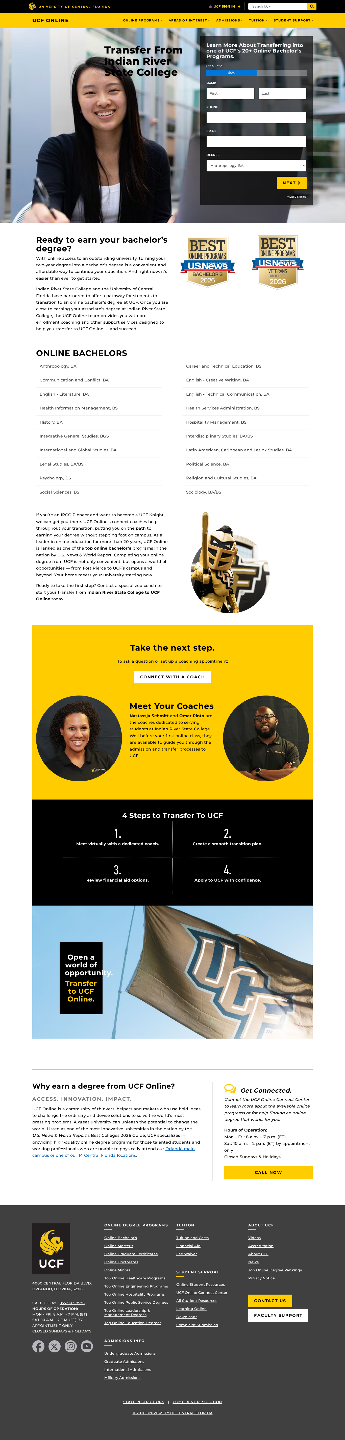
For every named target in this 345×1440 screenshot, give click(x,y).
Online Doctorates (121, 1262)
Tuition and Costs (192, 1238)
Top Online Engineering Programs (136, 1286)
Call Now (268, 1172)
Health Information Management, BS (79, 408)
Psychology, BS (55, 478)
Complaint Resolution (197, 1402)
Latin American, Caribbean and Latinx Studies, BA (239, 450)
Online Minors (117, 1270)
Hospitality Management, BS (216, 422)
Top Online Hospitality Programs (134, 1294)
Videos (254, 1238)
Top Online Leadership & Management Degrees (127, 1312)
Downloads (186, 1317)
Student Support (292, 20)
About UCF (258, 1254)
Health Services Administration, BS (223, 408)
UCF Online (50, 20)
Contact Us (270, 1300)
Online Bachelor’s (120, 1238)
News (253, 1262)
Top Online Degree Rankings (275, 1270)
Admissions (228, 20)
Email (211, 131)
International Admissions (127, 1370)
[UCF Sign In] (225, 6)
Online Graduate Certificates (131, 1254)
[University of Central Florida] (69, 6)
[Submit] (311, 6)
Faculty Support (278, 1315)
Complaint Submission (197, 1325)
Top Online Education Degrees (132, 1323)
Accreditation (261, 1246)
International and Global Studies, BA (78, 450)
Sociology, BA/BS (203, 492)
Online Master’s (118, 1246)
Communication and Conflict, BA (74, 380)
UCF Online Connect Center (202, 1293)
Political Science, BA (207, 464)
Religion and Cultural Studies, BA (221, 478)
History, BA (51, 422)
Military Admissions (122, 1378)
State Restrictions (143, 1402)
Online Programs (141, 20)
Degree (212, 155)
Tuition (257, 20)
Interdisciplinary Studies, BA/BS (219, 436)
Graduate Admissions (124, 1361)
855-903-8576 (72, 1303)
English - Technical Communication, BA (227, 394)
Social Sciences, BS (59, 492)
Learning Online (191, 1309)
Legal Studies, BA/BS (62, 464)
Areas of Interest (188, 20)
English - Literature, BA (64, 394)
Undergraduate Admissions (130, 1353)
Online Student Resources (200, 1284)
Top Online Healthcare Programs (134, 1278)
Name (211, 83)
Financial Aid (188, 1246)
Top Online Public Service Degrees (136, 1302)
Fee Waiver (186, 1254)
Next (289, 183)
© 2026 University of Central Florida (173, 1413)
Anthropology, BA (58, 366)
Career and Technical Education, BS (223, 366)
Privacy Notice (296, 196)
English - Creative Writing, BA (217, 380)
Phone (212, 107)
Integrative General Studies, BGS (74, 436)
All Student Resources (196, 1301)
